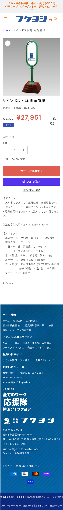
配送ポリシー (56, 505)
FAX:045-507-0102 (14, 377)
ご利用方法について (44, 360)
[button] (5, 19)
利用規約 (57, 497)
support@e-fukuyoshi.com (18, 382)
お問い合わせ (10, 372)
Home (6, 30)
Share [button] (9, 283)
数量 (5, 143)
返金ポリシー (42, 505)
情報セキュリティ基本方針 (17, 330)
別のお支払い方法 (31, 190)
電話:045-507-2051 (31, 372)
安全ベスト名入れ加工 (39, 347)
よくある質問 (10, 360)
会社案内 (18, 320)
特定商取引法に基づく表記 (39, 325)
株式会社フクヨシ (17, 497)
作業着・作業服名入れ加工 (37, 342)
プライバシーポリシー (11, 505)
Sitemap (8, 389)
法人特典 (25, 360)
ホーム (6, 320)
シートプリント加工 (13, 347)
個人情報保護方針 (12, 325)
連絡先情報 (28, 505)
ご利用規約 (32, 320)
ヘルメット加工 (11, 342)
